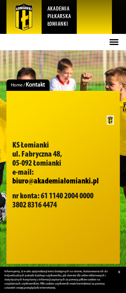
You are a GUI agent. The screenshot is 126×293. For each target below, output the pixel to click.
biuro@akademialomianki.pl (55, 181)
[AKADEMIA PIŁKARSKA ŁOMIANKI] (24, 17)
